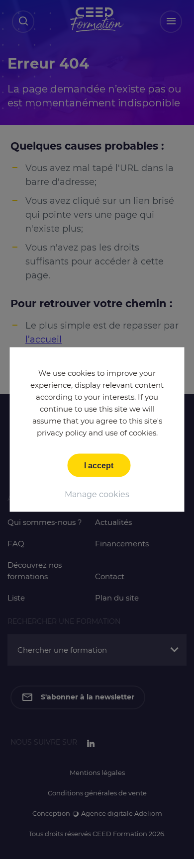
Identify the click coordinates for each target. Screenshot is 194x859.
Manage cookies (97, 494)
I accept (98, 465)
